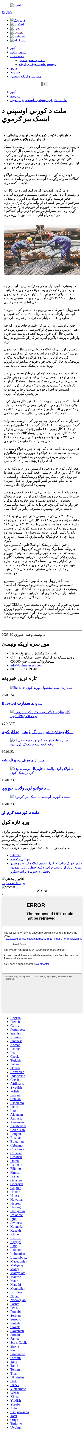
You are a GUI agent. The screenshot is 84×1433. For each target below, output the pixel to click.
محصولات (17, 56)
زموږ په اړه (18, 52)
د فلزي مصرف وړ (32, 60)
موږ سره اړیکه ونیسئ (26, 76)
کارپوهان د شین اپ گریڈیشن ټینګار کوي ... (37, 732)
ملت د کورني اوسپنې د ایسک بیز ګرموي (38, 100)
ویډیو (13, 68)
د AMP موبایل (20, 859)
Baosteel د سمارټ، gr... (22, 703)
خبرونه (15, 72)
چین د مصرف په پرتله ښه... (25, 760)
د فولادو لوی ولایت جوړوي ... (26, 788)
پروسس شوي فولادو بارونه (38, 64)
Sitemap (15, 855)
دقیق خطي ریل (33, 867)
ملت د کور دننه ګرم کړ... (22, 812)
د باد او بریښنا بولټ (59, 867)
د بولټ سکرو (19, 871)
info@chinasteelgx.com (26, 665)
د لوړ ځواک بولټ (70, 863)
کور (13, 48)
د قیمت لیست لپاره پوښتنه (21, 844)
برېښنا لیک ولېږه (13, 883)
